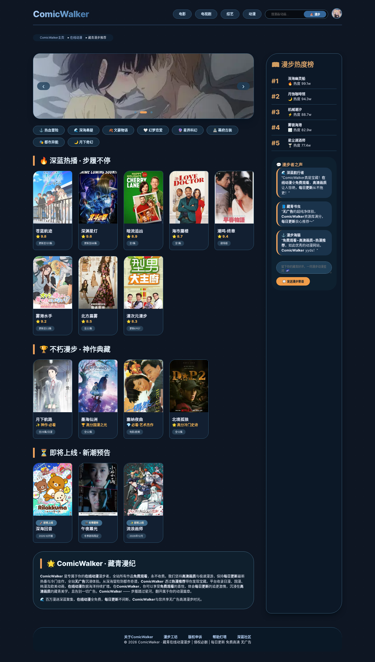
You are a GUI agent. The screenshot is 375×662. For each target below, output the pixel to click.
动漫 (252, 14)
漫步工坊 (171, 637)
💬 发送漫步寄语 (293, 281)
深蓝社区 (244, 637)
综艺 (230, 14)
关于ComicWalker (138, 637)
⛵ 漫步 (315, 14)
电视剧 (206, 14)
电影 (182, 14)
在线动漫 (76, 37)
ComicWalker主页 (52, 37)
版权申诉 (195, 637)
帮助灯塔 (220, 637)
